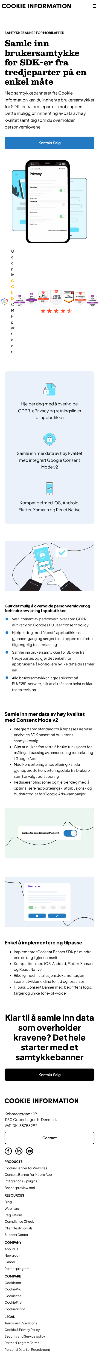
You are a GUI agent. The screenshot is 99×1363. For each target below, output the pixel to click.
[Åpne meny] (94, 6)
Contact (49, 1137)
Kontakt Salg (49, 142)
